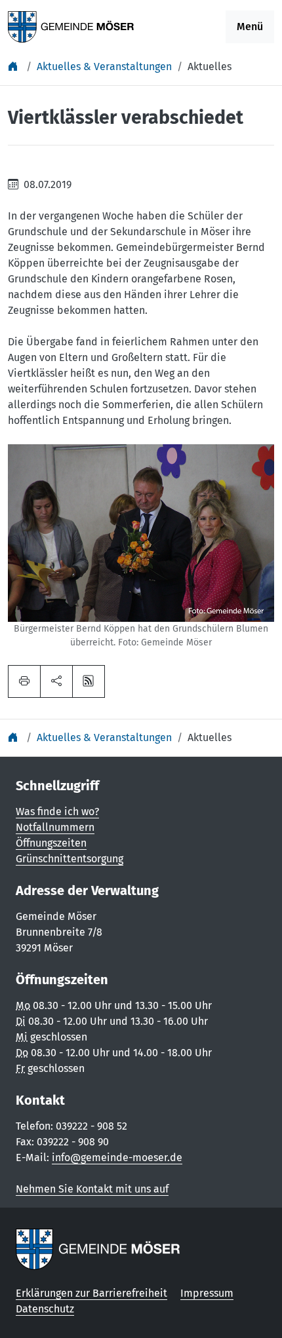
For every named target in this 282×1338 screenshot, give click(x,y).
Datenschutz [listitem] (45, 1309)
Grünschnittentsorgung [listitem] (69, 858)
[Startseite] (14, 66)
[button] (56, 681)
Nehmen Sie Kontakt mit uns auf (92, 1189)
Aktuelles (210, 66)
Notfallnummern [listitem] (55, 827)
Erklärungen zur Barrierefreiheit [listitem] (91, 1293)
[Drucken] (24, 681)
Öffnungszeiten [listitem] (51, 843)
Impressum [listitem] (206, 1293)
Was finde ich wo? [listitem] (57, 811)
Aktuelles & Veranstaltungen (104, 66)
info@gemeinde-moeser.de (117, 1157)
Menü (250, 26)
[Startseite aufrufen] (71, 26)
